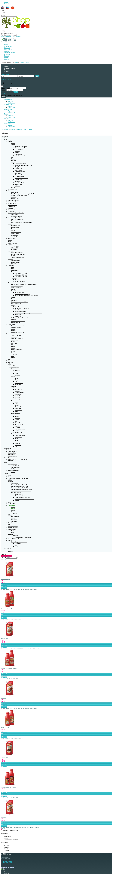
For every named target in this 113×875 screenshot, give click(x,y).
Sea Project (10, 534)
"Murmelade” (14, 248)
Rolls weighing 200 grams (21, 275)
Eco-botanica (18, 394)
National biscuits (15, 233)
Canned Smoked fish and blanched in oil (21, 491)
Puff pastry (17, 151)
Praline (13, 348)
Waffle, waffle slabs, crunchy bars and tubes (21, 222)
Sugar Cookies (18, 154)
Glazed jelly (18, 422)
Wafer (12, 356)
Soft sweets (17, 186)
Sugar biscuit (14, 235)
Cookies (13, 144)
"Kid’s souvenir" (15, 246)
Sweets (13, 162)
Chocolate (10, 208)
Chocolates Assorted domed (21, 178)
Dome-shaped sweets (20, 310)
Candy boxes (14, 368)
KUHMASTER (21, 129)
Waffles (13, 187)
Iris (15, 441)
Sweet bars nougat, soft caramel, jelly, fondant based (23, 194)
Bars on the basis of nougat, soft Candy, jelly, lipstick (24, 284)
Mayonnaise (14, 519)
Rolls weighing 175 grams (21, 273)
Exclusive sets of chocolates (18, 254)
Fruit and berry (11, 454)
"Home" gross (3, 817)
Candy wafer (18, 173)
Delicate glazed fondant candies (22, 308)
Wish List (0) (7, 46)
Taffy (9, 359)
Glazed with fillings (19, 383)
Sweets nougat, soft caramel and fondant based (22, 352)
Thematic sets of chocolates (17, 257)
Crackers (13, 230)
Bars (9, 190)
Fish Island (10, 481)
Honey (9, 502)
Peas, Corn (17, 546)
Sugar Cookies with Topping (22, 155)
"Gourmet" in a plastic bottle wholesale (8, 787)
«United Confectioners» (13, 367)
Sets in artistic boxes (16, 303)
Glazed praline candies (20, 311)
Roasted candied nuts (16, 349)
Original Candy (18, 184)
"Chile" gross (3, 698)
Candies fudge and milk (20, 163)
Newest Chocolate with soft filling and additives (26, 295)
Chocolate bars (11, 211)
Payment (6, 4)
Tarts (9, 360)
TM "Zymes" (14, 468)
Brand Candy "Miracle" (17, 286)
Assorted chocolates (12, 189)
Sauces (13, 511)
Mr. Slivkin (14, 530)
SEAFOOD (10, 461)
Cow (16, 381)
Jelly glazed (14, 343)
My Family (17, 399)
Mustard (13, 510)
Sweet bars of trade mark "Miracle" (19, 195)
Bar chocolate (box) (19, 292)
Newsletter (6, 850)
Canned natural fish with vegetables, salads (21, 489)
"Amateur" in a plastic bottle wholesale (8, 608)
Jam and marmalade (12, 456)
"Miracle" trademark (16, 335)
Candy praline (18, 170)
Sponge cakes (18, 408)
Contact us (6, 873)
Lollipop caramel (15, 262)
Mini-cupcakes (14, 270)
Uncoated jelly (18, 432)
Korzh (12, 268)
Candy (16, 379)
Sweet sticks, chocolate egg (17, 332)
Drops (12, 298)
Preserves (17, 500)
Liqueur (13, 346)
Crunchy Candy (18, 179)
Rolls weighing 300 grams (21, 276)
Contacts (6, 56)
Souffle (13, 351)
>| (4, 828)
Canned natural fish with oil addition (20, 488)
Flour (12, 400)
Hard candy (10, 259)
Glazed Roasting (19, 424)
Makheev (10, 515)
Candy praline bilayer (20, 171)
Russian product (12, 529)
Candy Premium (19, 306)
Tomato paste (14, 513)
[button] (5, 74)
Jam (16, 545)
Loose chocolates (15, 413)
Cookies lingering (19, 149)
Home (6, 44)
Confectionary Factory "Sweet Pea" (16, 213)
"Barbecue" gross (4, 638)
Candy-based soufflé (16, 287)
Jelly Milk (17, 181)
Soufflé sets (14, 255)
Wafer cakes (14, 278)
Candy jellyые (18, 168)
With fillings (18, 384)
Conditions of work (9, 52)
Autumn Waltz (18, 389)
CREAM (10, 480)
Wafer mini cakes (15, 198)
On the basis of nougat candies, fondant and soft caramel (28, 313)
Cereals (16, 403)
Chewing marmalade (16, 327)
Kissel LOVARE (11, 503)
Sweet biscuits (18, 410)
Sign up (3, 93)
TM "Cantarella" (15, 465)
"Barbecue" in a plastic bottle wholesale (9, 668)
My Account (6, 845)
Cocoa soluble (11, 476)
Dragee (9, 241)
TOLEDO (10, 540)
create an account (24, 62)
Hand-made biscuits (16, 232)
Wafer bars (13, 197)
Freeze (6, 114)
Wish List (6, 848)
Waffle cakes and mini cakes (18, 321)
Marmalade (14, 300)
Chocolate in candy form (17, 338)
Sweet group (14, 521)
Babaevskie (17, 372)
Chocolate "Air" (11, 209)
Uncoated (17, 279)
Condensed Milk (12, 453)
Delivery (6, 2)
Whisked (13, 357)
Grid (5, 559)
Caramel (13, 143)
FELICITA (17, 395)
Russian (13, 472)
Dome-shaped (14, 340)
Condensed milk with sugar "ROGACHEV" (18, 478)
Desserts (13, 159)
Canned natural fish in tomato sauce (19, 486)
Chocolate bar (14, 192)
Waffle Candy (18, 316)
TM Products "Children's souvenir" (19, 317)
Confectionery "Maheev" (14, 217)
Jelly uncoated (14, 344)
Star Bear (17, 152)
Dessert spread (11, 238)
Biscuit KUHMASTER (13, 200)
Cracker (13, 157)
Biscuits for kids (15, 227)
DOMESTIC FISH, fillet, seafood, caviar (17, 459)
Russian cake (11, 265)
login (16, 62)
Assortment (14, 337)
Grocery (6, 118)
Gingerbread (18, 406)
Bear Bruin (17, 418)
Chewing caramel (15, 260)
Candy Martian (15, 214)
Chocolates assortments (17, 252)
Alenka (16, 378)
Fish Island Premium (16, 492)
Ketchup (30, 129)
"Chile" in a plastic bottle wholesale (8, 727)
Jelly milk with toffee (20, 182)
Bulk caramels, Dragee (13, 201)
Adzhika (13, 507)
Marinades (10, 522)
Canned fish (11, 449)
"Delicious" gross (4, 757)
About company (7, 836)
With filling (14, 263)
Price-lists (7, 54)
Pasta (16, 446)
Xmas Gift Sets (11, 365)
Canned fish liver (15, 483)
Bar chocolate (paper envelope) (22, 294)
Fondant (13, 341)
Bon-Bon (17, 419)
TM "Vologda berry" (16, 467)
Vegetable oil (7, 123)
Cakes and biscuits (12, 205)
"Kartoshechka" (15, 535)
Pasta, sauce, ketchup (13, 526)
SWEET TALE (11, 324)
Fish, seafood (8, 109)
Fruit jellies (10, 244)
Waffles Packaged (15, 322)
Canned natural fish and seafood (19, 484)
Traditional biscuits (16, 236)
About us (6, 51)
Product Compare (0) (6, 556)
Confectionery (8, 99)
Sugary (13, 433)
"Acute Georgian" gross (5, 579)
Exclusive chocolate (12, 243)
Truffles (17, 430)
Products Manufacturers (13, 470)
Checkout (7, 48)
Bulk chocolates (12, 203)
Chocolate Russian (19, 392)
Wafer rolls (13, 319)
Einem (16, 373)
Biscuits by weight (15, 225)
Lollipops (13, 330)
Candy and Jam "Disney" (17, 219)
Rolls (12, 271)
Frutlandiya (14, 249)
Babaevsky (17, 391)
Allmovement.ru (5, 129)
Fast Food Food (15, 516)
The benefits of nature (20, 429)
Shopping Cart (8, 49)
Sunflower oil (11, 103)
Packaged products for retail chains (19, 302)
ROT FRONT (18, 427)
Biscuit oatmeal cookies (20, 147)
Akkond (10, 141)
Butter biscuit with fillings (17, 228)
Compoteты (18, 543)
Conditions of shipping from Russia (11, 839)
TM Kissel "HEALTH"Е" (13, 538)
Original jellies (18, 314)
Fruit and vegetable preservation (19, 542)
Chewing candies (19, 174)
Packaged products (12, 464)
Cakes (12, 267)
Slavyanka (10, 283)
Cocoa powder (18, 437)
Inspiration (17, 375)
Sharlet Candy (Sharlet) (16, 216)
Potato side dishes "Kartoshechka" (23, 537)
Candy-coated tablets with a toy (18, 325)
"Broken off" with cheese (21, 146)
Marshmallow (18, 445)
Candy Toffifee (11, 206)
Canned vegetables (12, 451)
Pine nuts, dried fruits (13, 527)
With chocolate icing (20, 281)
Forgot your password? (7, 79)
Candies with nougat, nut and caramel (24, 165)
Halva (16, 440)
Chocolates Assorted (20, 176)
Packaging (13, 160)
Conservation (8, 104)
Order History (7, 847)
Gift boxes (10, 251)
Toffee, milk (14, 354)
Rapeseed (10, 101)
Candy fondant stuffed (20, 166)
